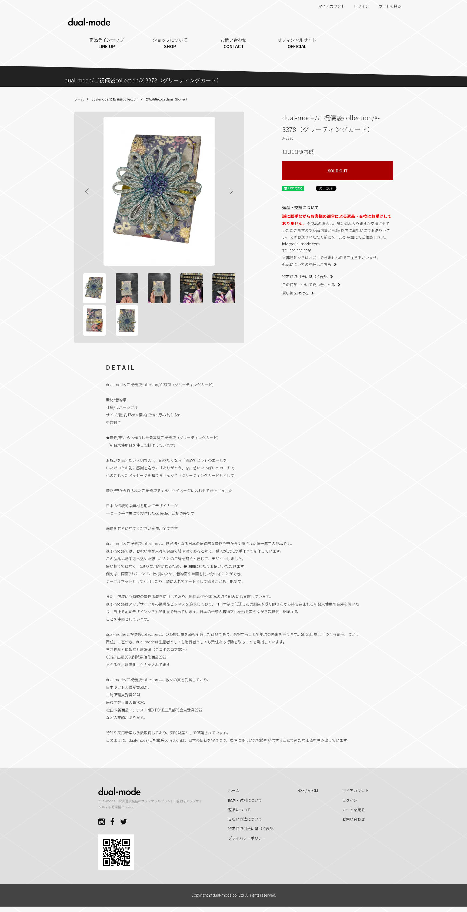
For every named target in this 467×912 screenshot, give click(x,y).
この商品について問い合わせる (308, 284)
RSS (301, 790)
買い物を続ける (295, 293)
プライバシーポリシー (247, 838)
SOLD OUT (338, 170)
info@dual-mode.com (301, 243)
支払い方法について (245, 819)
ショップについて (170, 42)
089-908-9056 (300, 250)
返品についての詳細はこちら (306, 264)
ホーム (79, 99)
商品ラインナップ (106, 42)
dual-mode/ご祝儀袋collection (114, 99)
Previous (88, 191)
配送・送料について (245, 800)
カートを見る (389, 6)
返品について (239, 809)
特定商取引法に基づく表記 (305, 276)
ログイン (361, 6)
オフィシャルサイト (297, 42)
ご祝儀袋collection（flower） (167, 99)
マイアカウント (331, 6)
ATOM (313, 790)
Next (231, 191)
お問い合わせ (233, 42)
